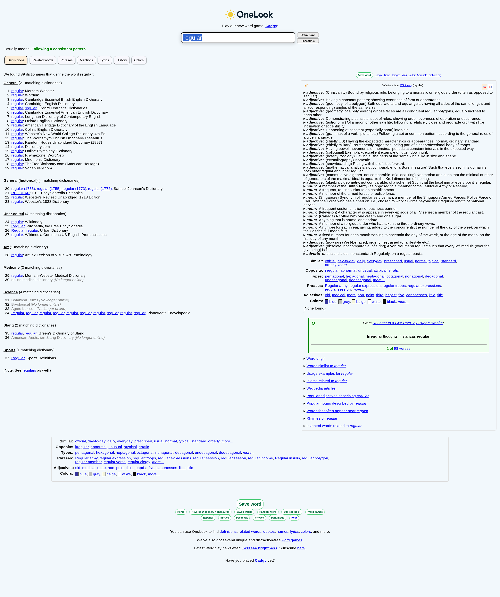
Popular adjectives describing (337, 396)
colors (306, 531)
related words (250, 531)
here (301, 548)
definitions (228, 531)
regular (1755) (23, 189)
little (432, 295)
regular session (338, 289)
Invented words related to (334, 426)
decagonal (434, 276)
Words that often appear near (337, 411)
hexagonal (355, 276)
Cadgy (271, 26)
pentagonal (334, 276)
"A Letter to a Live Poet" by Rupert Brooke (408, 323)
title (440, 295)
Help (294, 517)
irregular (331, 270)
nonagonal (414, 276)
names (282, 531)
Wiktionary (406, 85)
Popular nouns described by (336, 403)
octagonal (395, 276)
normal (421, 261)
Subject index (292, 511)
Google (379, 75)
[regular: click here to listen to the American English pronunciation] (306, 87)
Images (396, 75)
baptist (390, 295)
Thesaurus (308, 40)
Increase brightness (259, 548)
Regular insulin (287, 458)
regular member (88, 462)
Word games (315, 511)
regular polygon (315, 458)
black (391, 302)
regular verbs (115, 462)
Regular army (336, 286)
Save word (364, 75)
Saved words (244, 511)
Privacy (259, 517)
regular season (233, 458)
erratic (393, 270)
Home (180, 511)
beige (361, 302)
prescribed (393, 261)
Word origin (316, 358)
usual (408, 261)
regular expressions (424, 286)
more (351, 295)
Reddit (412, 75)
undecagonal (336, 280)
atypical (380, 270)
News (387, 75)
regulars (29, 370)
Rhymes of (321, 418)
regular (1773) (74, 189)
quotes (269, 531)
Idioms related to (326, 381)
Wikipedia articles (321, 388)
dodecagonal (360, 280)
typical (434, 261)
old (327, 295)
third (379, 295)
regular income (260, 458)
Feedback (242, 517)
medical (338, 295)
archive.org (435, 75)
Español (208, 517)
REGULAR (20, 193)
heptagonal (375, 276)
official (330, 261)
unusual (365, 270)
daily (361, 261)
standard (448, 261)
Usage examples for (329, 373)
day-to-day (346, 261)
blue (333, 302)
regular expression (365, 286)
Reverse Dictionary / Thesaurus (210, 511)
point (370, 295)
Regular (18, 226)
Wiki (404, 75)
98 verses (402, 348)
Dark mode (277, 517)
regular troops (394, 286)
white (376, 302)
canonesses (416, 295)
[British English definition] (490, 87)
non (361, 295)
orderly (330, 265)
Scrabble (422, 75)
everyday (374, 261)
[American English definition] (484, 87)
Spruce (224, 517)
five (401, 295)
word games (292, 540)
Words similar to (326, 366)
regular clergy (139, 462)
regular (17, 91)
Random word (267, 511)
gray (346, 302)
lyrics (294, 531)
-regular (17, 313)
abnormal (348, 270)
